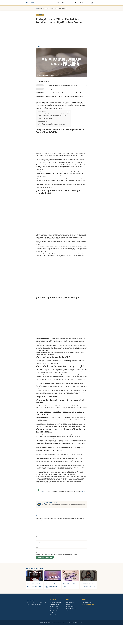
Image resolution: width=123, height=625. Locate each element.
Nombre (38, 536)
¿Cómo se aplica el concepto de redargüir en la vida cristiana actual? (53, 125)
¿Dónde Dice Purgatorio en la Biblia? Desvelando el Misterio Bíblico (64, 85)
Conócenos (53, 506)
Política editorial (70, 606)
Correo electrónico (40, 542)
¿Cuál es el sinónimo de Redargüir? (45, 118)
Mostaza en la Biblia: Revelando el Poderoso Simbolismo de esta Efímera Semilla (65, 92)
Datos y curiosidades (55, 608)
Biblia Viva (30, 3)
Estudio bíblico (40, 14)
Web (37, 547)
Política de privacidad (71, 608)
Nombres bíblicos (54, 606)
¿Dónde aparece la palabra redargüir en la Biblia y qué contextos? (52, 124)
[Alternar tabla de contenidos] (67, 112)
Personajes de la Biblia (55, 602)
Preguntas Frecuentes (42, 121)
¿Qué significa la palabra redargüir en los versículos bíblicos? (51, 123)
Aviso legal (68, 610)
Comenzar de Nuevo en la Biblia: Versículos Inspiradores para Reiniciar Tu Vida (64, 96)
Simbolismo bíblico (54, 610)
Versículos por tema (54, 612)
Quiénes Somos (74, 2)
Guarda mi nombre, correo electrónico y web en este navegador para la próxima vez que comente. (57, 554)
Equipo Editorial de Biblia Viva (44, 46)
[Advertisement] (61, 35)
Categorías (64, 2)
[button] (92, 3)
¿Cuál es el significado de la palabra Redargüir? (48, 116)
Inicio (58, 2)
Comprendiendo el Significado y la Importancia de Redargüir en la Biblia (53, 113)
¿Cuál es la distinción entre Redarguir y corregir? (48, 120)
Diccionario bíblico (54, 604)
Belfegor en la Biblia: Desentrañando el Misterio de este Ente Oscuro (65, 89)
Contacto (82, 2)
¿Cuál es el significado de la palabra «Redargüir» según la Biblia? (52, 115)
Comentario (39, 520)
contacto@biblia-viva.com (88, 604)
